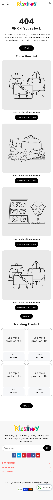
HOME (27, 48)
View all (26, 316)
